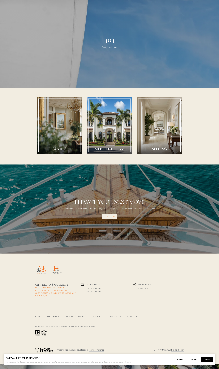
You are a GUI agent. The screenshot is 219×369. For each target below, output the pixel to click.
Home (37, 316)
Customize (193, 359)
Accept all (207, 359)
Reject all (179, 359)
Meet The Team (53, 316)
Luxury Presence (96, 349)
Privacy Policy (177, 349)
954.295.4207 (143, 288)
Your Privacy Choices (109, 366)
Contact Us (109, 216)
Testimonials (115, 316)
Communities (96, 316)
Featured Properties (75, 316)
